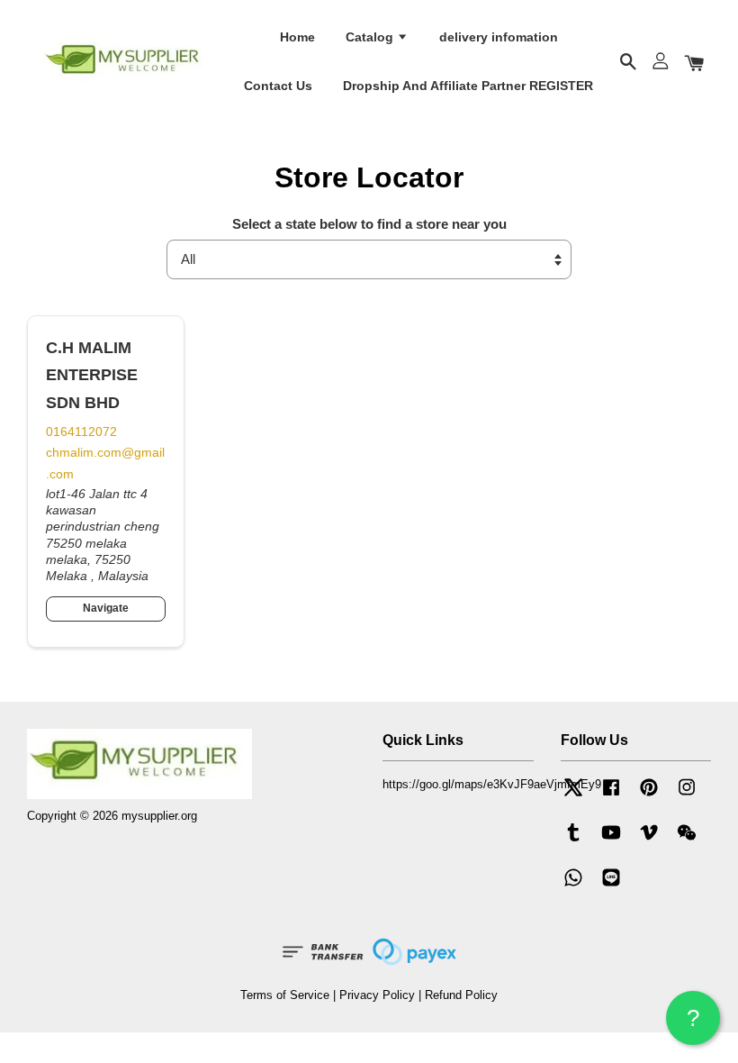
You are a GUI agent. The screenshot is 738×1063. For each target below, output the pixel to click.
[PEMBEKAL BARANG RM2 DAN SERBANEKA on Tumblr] (573, 841)
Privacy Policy (377, 995)
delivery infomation (498, 37)
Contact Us (278, 85)
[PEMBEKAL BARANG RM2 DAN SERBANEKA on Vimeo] (649, 841)
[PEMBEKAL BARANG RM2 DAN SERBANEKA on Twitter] (573, 796)
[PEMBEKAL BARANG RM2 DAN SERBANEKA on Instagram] (686, 796)
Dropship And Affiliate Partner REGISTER (468, 85)
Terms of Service (284, 995)
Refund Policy (461, 995)
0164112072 (81, 431)
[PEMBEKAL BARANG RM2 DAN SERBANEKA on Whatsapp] (573, 886)
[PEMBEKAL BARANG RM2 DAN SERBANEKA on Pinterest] (649, 796)
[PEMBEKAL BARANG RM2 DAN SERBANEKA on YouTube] (611, 841)
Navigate (106, 608)
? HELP (693, 1024)
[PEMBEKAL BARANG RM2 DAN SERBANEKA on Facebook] (611, 796)
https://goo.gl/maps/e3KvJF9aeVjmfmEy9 (491, 784)
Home (297, 37)
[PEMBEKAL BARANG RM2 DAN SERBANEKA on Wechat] (686, 841)
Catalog (371, 37)
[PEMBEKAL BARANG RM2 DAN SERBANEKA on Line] (611, 886)
